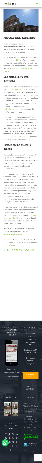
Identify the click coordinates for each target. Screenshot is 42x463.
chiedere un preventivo (13, 234)
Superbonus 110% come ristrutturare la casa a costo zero (30, 339)
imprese (18, 136)
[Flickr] (10, 446)
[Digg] (13, 446)
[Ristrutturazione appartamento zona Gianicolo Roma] (15, 412)
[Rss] (9, 438)
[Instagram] (13, 438)
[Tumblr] (17, 442)
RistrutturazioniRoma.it (13, 376)
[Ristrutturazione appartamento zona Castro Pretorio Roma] (15, 405)
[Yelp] (10, 450)
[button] (5, 442)
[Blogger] (6, 438)
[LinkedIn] (17, 434)
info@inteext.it (31, 416)
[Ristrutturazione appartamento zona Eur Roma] (7, 412)
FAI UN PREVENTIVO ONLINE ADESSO (19, 250)
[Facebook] (9, 434)
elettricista (19, 89)
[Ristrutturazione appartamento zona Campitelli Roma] (7, 405)
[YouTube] (9, 442)
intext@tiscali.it (30, 419)
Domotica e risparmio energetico (30, 361)
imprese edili (13, 60)
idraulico (10, 89)
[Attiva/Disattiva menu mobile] (37, 3)
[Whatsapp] (17, 446)
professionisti (9, 109)
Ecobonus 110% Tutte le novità (30, 351)
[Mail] (6, 434)
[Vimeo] (13, 442)
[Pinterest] (17, 438)
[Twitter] (13, 434)
